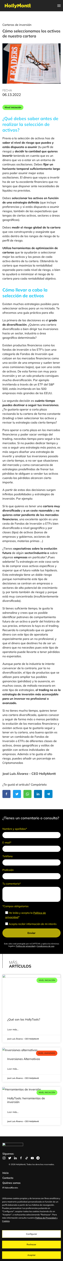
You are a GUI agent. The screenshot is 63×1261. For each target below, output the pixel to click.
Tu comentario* (11, 883)
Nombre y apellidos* (14, 828)
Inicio (5, 1172)
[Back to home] (17, 5)
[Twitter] (17, 794)
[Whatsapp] (27, 794)
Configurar (31, 1234)
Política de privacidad (25, 946)
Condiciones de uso (45, 946)
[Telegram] (48, 794)
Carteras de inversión (17, 25)
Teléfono (7, 856)
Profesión (8, 870)
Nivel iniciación (13, 107)
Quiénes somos (11, 1182)
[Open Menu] (59, 5)
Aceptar (31, 1255)
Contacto (7, 1177)
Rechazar (31, 1244)
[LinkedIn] (38, 794)
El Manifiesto (10, 1187)
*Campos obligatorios (15, 906)
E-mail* (6, 842)
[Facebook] (6, 794)
